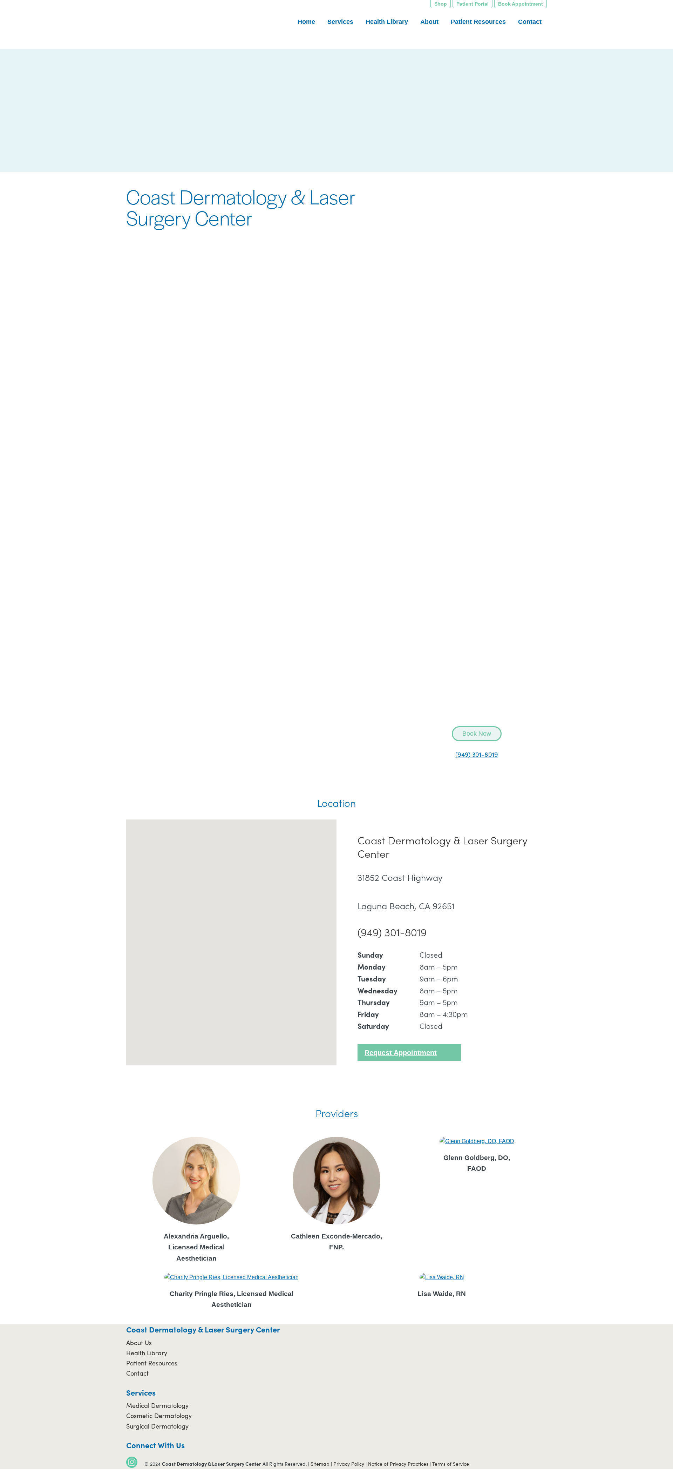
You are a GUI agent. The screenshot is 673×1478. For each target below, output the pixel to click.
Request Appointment (401, 1053)
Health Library (146, 1353)
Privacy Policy (348, 1463)
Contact (137, 1373)
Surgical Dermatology (157, 1426)
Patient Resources (151, 1363)
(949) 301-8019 (476, 754)
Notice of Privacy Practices (398, 1463)
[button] (231, 938)
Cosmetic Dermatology (159, 1415)
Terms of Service (450, 1463)
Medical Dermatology (157, 1405)
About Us (139, 1342)
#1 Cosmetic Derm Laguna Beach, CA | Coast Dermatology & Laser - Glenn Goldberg (177, 25)
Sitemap (320, 1463)
